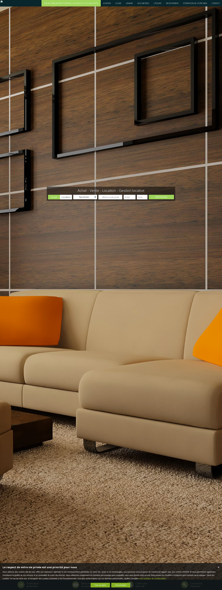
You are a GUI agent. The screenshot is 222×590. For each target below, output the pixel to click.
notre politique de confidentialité (152, 578)
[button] (54, 197)
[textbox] (110, 197)
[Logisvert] (10, 3)
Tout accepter (100, 585)
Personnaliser (120, 585)
